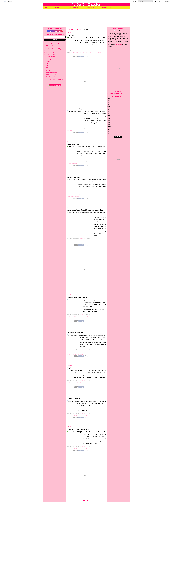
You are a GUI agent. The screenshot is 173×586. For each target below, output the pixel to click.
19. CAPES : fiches (49, 78)
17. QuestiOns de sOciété (50, 74)
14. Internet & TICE (49, 69)
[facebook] (131, 1)
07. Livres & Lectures (49, 56)
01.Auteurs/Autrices (49, 45)
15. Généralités (47, 70)
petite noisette (118, 44)
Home (45, 7)
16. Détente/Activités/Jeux (50, 72)
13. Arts (46, 67)
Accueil (56, 7)
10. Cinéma (47, 61)
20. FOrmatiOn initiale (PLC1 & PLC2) (54, 80)
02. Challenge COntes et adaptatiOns (53, 47)
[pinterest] (136, 1)
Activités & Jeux (107, 7)
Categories (78, 29)
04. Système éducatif (49, 50)
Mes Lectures (73, 7)
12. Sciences (47, 65)
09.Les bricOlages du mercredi (51, 59)
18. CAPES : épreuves (49, 76)
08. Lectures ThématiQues (50, 58)
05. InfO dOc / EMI (49, 52)
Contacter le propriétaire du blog (115, 93)
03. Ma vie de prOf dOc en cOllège (52, 49)
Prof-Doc (89, 7)
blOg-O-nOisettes (70, 29)
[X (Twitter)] (133, 1)
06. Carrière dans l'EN (49, 54)
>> (91, 500)
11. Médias (46, 63)
